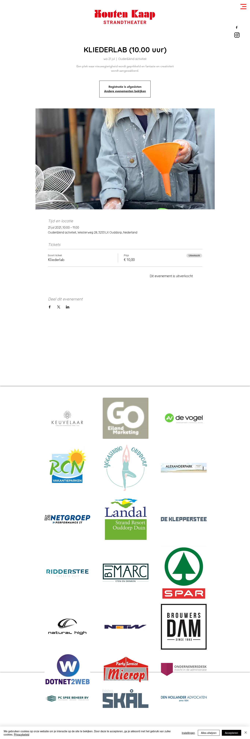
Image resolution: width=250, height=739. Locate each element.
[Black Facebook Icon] (236, 27)
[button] (243, 7)
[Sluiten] (245, 732)
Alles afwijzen (209, 733)
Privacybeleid (21, 734)
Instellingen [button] (188, 733)
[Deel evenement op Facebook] (49, 307)
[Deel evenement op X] (58, 307)
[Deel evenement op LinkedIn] (67, 307)
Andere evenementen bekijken (125, 91)
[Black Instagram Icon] (236, 35)
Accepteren (231, 733)
